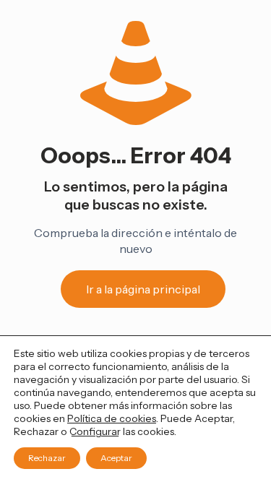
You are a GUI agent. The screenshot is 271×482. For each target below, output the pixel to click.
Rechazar (47, 457)
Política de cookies (111, 418)
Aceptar (116, 457)
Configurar (95, 431)
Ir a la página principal (143, 289)
